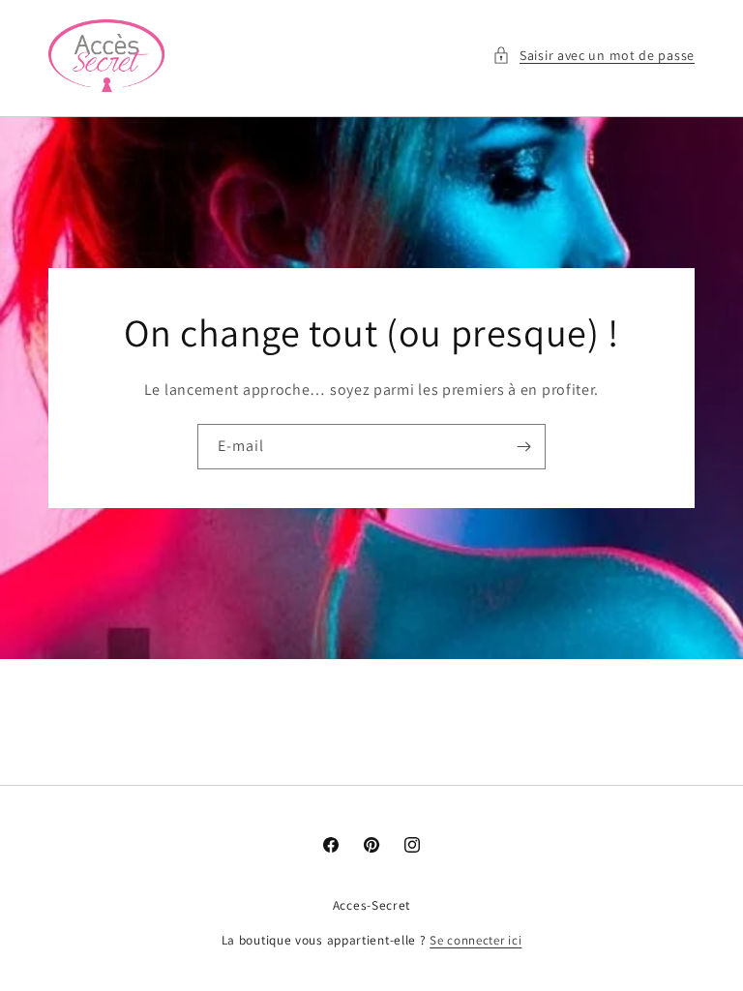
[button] (593, 56)
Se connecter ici (475, 940)
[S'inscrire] (523, 446)
